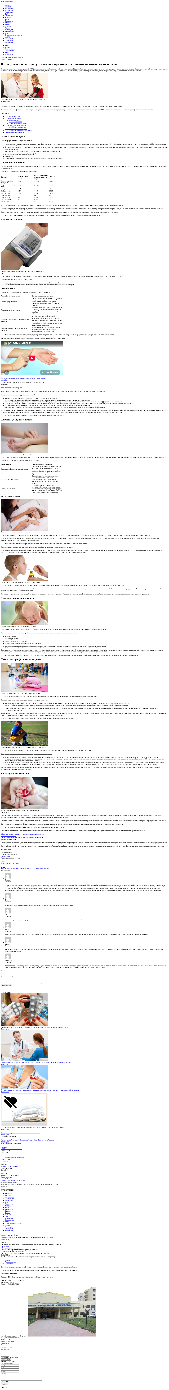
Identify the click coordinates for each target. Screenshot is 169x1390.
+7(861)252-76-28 (6, 59)
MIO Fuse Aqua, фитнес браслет (11, 1149)
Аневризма (8, 5)
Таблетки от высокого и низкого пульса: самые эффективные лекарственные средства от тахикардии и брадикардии (40, 1090)
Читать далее (5, 1029)
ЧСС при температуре (17, 127)
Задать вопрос (5, 1239)
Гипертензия (9, 15)
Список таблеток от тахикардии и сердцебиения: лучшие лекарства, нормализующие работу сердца (34, 1027)
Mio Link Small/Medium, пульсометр (13, 1157)
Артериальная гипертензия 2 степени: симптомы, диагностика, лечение (25, 868)
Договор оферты (10, 1262)
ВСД (6, 14)
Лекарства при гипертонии (10, 863)
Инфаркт (8, 22)
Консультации (9, 51)
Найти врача (5, 1246)
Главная (3, 856)
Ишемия (7, 24)
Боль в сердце (9, 10)
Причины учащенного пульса (15, 125)
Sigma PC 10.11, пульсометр (10, 1166)
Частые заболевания (7, 1)
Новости (7, 52)
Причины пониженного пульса (16, 129)
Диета (7, 19)
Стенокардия (9, 38)
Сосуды (7, 37)
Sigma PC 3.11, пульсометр (9, 1175)
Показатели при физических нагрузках (18, 130)
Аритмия (8, 7)
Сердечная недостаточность (14, 35)
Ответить (8, 882)
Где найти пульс (15, 122)
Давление (8, 17)
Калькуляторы (9, 54)
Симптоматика (10, 49)
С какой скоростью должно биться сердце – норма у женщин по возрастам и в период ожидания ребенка (36, 1062)
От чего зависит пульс (13, 116)
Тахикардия (9, 40)
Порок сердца (9, 31)
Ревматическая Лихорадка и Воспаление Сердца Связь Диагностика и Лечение (27, 1140)
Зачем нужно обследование (14, 132)
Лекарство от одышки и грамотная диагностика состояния (20, 1133)
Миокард (8, 26)
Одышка (7, 28)
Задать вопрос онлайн (8, 1341)
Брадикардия (9, 12)
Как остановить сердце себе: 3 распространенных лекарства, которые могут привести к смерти (32, 1127)
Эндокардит (9, 42)
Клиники (8, 47)
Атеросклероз (9, 8)
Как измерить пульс (12, 120)
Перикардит (9, 30)
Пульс (7, 33)
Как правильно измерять (18, 123)
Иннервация (9, 21)
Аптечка (7, 45)
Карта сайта (9, 1263)
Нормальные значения (13, 118)
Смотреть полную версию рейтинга (13, 1180)
